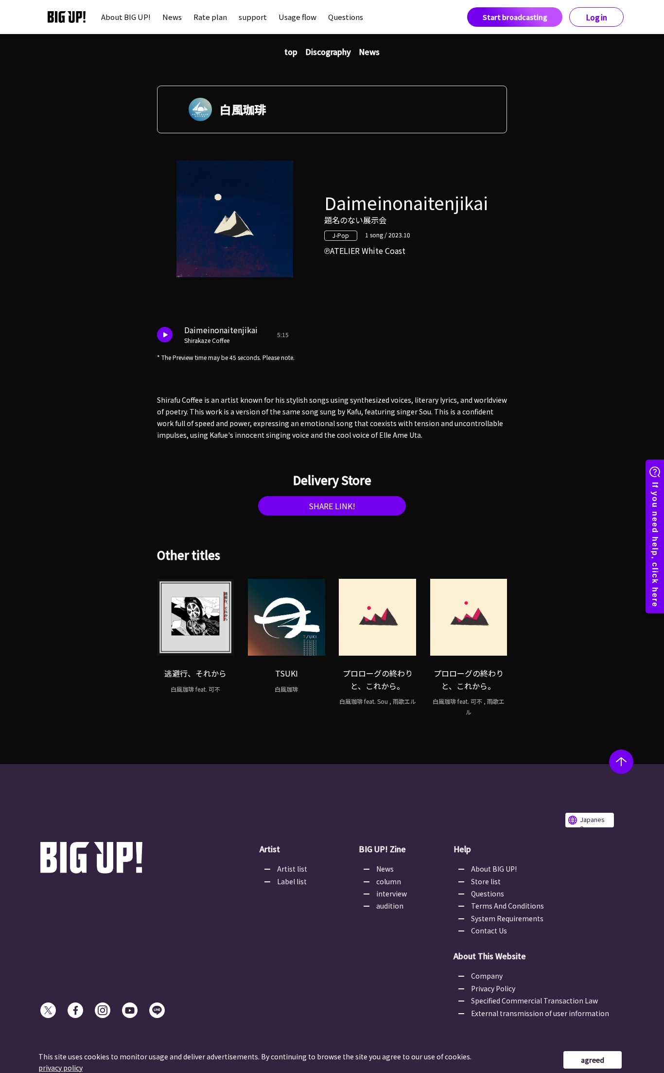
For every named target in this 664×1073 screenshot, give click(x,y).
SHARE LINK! (332, 506)
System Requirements (507, 918)
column (388, 881)
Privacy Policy (493, 988)
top (290, 51)
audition (389, 906)
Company (487, 976)
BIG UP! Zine (382, 849)
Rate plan (210, 16)
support (253, 16)
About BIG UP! (126, 16)
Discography (328, 51)
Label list (292, 881)
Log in (596, 17)
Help (462, 849)
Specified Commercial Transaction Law (534, 1000)
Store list (486, 881)
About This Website (490, 956)
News (172, 16)
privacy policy (60, 1068)
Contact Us (489, 930)
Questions (345, 16)
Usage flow (297, 16)
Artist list (292, 869)
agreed (592, 1060)
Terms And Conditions (507, 906)
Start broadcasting (515, 17)
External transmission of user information (540, 1013)
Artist (270, 849)
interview (391, 893)
